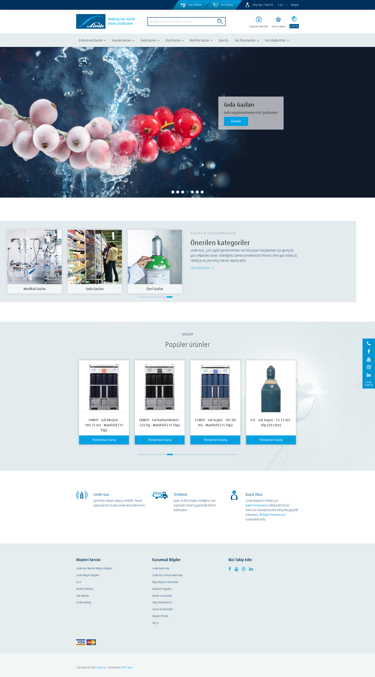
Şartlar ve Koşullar (162, 595)
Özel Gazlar (173, 40)
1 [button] (140, 297)
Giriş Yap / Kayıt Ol (263, 4)
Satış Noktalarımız (162, 602)
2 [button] (146, 297)
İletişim (295, 5)
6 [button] (169, 297)
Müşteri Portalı (160, 616)
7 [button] (176, 454)
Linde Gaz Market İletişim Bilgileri (94, 568)
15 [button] (223, 454)
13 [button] (211, 454)
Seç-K (155, 623)
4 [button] (158, 297)
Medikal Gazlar (199, 40)
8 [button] (182, 454)
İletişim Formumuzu (272, 515)
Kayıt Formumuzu (257, 505)
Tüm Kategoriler (200, 268)
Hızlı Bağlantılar (275, 40)
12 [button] (205, 454)
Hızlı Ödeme (195, 4)
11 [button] (199, 454)
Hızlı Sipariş (227, 4)
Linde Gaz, (101, 667)
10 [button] (193, 454)
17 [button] (234, 454)
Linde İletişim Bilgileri (87, 575)
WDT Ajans (127, 667)
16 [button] (228, 454)
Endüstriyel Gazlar (91, 40)
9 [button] (187, 454)
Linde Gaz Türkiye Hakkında (167, 575)
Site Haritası (82, 595)
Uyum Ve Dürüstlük (162, 609)
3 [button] (152, 297)
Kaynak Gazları (121, 40)
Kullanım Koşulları (161, 589)
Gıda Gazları (148, 40)
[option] (34, 261)
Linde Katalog (83, 602)
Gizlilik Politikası (85, 589)
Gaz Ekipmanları (245, 40)
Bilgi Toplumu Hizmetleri (165, 582)
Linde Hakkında (160, 568)
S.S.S (280, 5)
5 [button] (164, 297)
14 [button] (217, 454)
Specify (223, 40)
